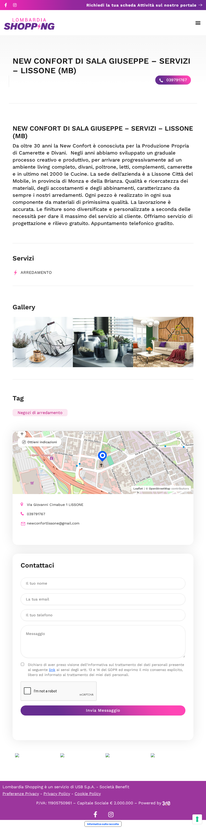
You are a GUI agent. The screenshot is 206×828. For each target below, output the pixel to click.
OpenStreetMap (159, 488)
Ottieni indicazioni (42, 442)
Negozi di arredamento (40, 412)
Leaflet (138, 488)
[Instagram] (15, 5)
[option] (43, 342)
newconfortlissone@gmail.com (53, 523)
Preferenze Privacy (21, 793)
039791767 (176, 80)
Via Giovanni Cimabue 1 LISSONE (55, 505)
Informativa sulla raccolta (103, 823)
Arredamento (36, 272)
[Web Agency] (166, 803)
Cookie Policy (88, 793)
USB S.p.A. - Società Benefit (102, 786)
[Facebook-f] (6, 5)
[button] (198, 23)
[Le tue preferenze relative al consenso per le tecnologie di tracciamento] (197, 819)
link (52, 670)
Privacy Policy (56, 793)
